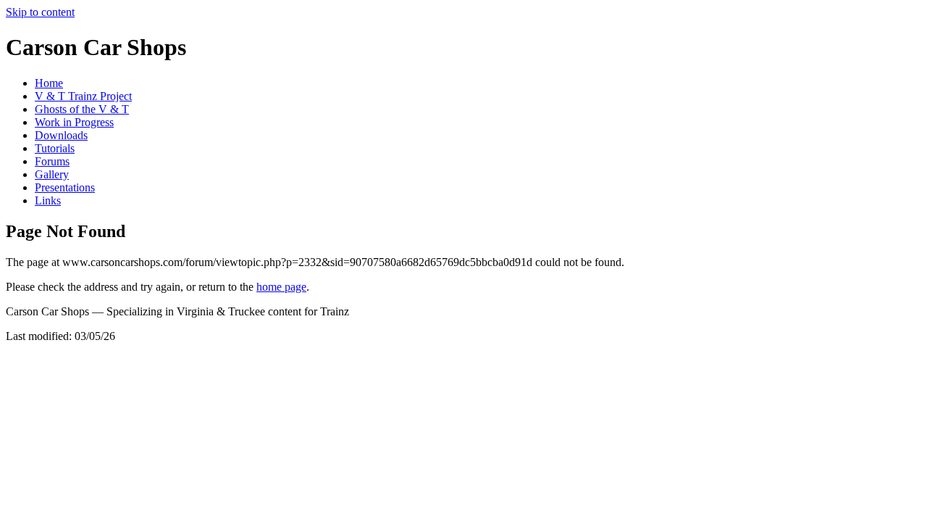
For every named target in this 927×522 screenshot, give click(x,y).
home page (281, 287)
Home (49, 83)
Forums (52, 161)
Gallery (52, 174)
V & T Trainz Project (83, 96)
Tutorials (55, 148)
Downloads (61, 135)
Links (48, 200)
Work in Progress (74, 122)
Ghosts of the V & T (82, 109)
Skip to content (40, 12)
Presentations (65, 187)
